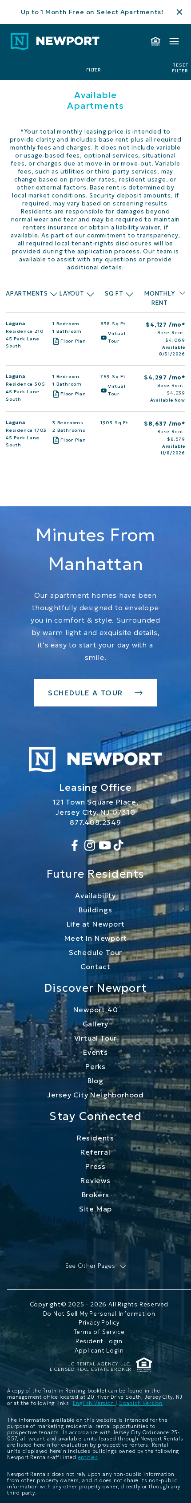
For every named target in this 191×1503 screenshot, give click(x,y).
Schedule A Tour (85, 692)
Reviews (95, 1180)
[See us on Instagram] (90, 845)
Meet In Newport (95, 938)
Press (95, 1166)
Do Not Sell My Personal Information (99, 1314)
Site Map (95, 1208)
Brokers (96, 1194)
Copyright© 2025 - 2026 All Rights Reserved (99, 1304)
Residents (95, 1137)
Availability (95, 895)
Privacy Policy (99, 1322)
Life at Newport (96, 923)
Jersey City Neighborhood (95, 1094)
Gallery (96, 1023)
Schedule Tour (95, 952)
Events (95, 1052)
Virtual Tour (95, 1038)
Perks (95, 1066)
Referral (95, 1152)
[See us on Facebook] (75, 845)
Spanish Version (141, 1403)
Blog (95, 1080)
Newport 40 (95, 1009)
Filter (93, 70)
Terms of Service (99, 1332)
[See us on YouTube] (105, 845)
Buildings (95, 909)
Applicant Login (99, 1350)
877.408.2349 (95, 822)
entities (88, 1457)
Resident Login (99, 1341)
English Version (94, 1403)
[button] (95, 1266)
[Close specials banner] (179, 12)
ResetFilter (180, 68)
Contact (95, 966)
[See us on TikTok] (118, 845)
